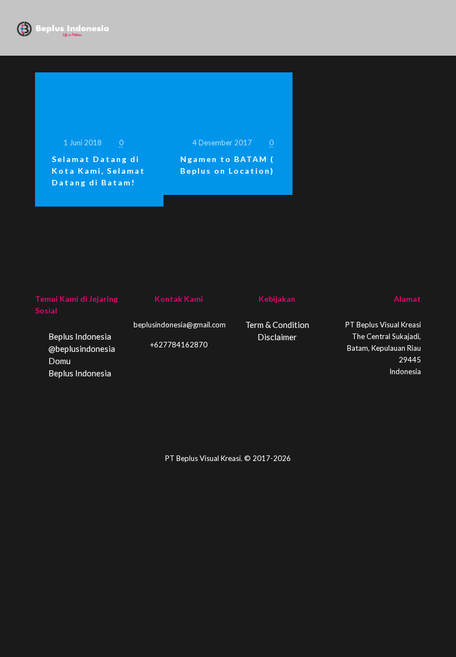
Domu (59, 361)
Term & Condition (277, 325)
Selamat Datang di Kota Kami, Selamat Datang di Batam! (98, 170)
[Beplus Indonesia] (63, 28)
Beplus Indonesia (79, 336)
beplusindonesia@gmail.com (179, 324)
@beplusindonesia (81, 349)
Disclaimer (277, 337)
